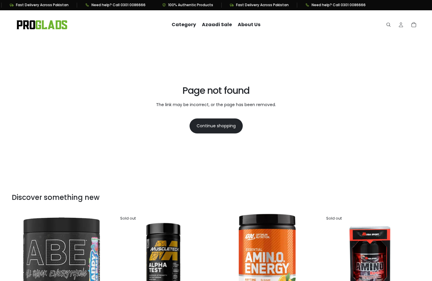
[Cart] (413, 24)
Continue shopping (216, 126)
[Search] (388, 24)
